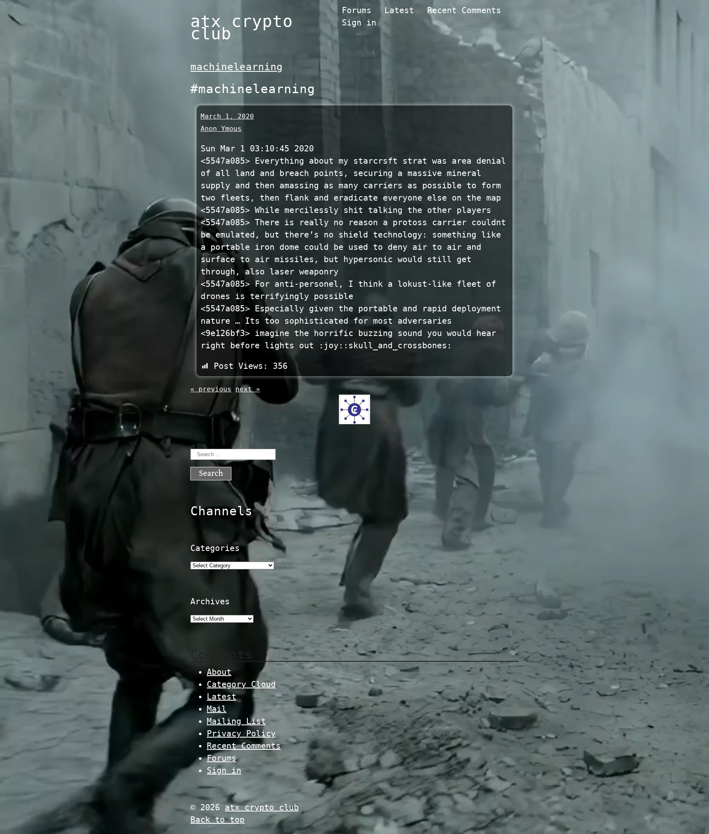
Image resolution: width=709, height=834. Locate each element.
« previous (210, 389)
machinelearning (236, 67)
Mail (216, 709)
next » (248, 389)
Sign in (359, 22)
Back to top (217, 820)
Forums (356, 10)
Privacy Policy (241, 733)
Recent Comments (464, 10)
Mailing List (236, 721)
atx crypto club (241, 27)
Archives (210, 601)
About (219, 672)
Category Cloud (241, 684)
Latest (399, 10)
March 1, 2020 (227, 116)
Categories (215, 548)
